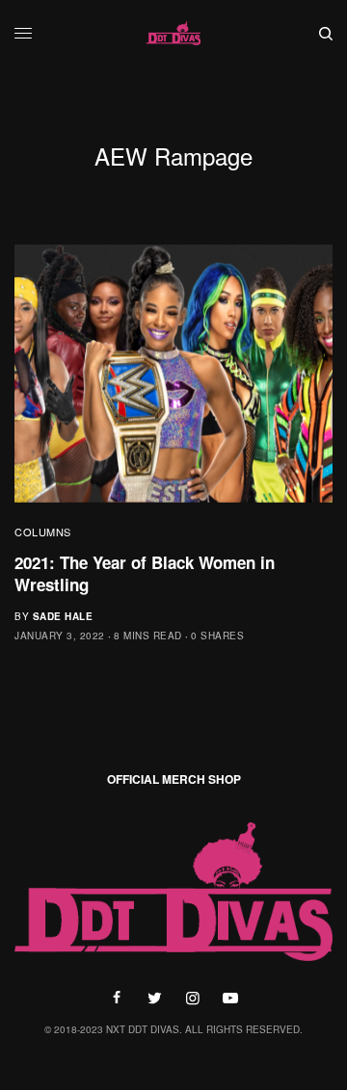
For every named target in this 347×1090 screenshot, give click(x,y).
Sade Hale (63, 616)
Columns (42, 531)
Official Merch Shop (174, 779)
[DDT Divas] (173, 33)
